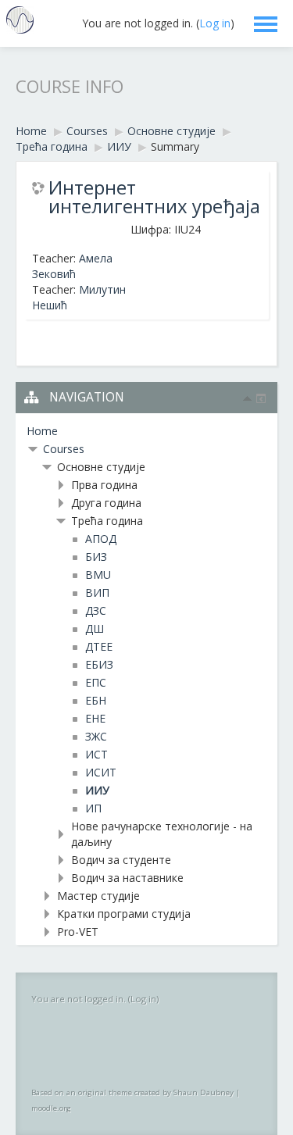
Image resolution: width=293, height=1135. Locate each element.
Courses (63, 448)
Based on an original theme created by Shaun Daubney (132, 1092)
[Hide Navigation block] (247, 398)
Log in (214, 23)
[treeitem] (146, 431)
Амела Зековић (72, 266)
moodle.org (51, 1108)
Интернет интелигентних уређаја (154, 197)
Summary (175, 146)
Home (42, 430)
